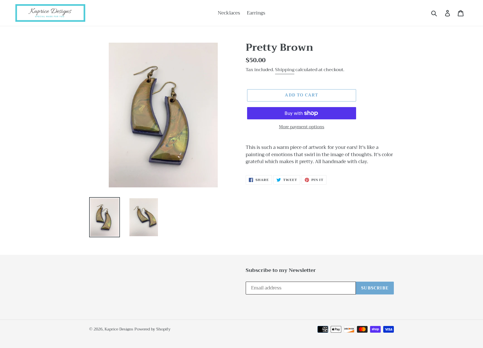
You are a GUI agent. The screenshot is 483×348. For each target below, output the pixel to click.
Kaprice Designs (119, 329)
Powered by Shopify (152, 329)
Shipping (284, 70)
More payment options (301, 127)
